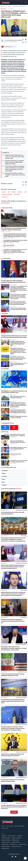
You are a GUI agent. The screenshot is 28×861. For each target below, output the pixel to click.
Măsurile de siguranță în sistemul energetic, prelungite (18, 417)
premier (4, 192)
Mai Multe (14, 812)
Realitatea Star (19, 835)
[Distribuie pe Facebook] (26, 39)
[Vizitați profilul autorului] (2, 41)
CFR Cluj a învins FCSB (8, 245)
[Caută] (21, 2)
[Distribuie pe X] (26, 42)
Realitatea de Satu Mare (6, 837)
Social (2, 231)
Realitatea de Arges (15, 840)
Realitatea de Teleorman (6, 842)
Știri (6, 6)
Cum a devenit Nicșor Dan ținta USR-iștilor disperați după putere (13, 513)
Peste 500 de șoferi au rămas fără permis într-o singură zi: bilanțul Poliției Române (13, 229)
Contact (3, 826)
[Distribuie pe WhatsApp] (23, 42)
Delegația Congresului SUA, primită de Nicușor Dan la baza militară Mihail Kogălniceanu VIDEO (14, 162)
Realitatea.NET (4, 835)
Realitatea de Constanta (6, 840)
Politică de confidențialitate (19, 826)
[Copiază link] (23, 39)
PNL (9, 192)
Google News (6, 203)
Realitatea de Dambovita (16, 837)
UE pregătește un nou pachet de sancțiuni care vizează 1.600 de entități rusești (14, 391)
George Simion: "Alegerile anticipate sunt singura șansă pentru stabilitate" (12, 754)
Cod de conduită (5, 828)
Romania (20, 192)
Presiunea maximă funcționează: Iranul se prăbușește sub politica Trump (12, 674)
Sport (4, 243)
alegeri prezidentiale (7, 194)
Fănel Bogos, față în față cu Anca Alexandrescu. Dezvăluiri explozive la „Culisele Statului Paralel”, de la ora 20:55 (14, 648)
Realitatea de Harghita (6, 846)
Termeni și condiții (9, 826)
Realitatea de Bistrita (5, 848)
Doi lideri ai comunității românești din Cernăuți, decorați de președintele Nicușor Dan (13, 621)
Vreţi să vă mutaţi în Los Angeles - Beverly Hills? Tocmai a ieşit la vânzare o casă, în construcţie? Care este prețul (18, 296)
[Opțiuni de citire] (25, 858)
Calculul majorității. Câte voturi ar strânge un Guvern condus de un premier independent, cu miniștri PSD (14, 807)
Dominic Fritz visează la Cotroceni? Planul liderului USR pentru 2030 (12, 780)
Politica (10, 6)
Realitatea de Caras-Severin (16, 846)
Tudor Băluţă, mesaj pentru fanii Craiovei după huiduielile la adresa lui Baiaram (15, 241)
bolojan (13, 192)
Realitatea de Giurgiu (16, 842)
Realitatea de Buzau (13, 844)
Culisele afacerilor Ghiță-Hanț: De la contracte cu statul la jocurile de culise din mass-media (14, 156)
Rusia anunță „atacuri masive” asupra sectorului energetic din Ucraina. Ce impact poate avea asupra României (18, 404)
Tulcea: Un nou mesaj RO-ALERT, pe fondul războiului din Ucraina (18, 308)
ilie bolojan (16, 194)
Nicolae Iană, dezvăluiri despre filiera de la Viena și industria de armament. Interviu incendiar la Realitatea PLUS (13, 566)
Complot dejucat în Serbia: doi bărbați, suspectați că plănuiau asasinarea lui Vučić (13, 281)
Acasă (3, 6)
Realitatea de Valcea (22, 844)
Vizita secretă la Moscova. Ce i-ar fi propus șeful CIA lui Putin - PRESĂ (18, 365)
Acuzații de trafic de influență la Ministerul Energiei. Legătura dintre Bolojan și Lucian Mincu (13, 701)
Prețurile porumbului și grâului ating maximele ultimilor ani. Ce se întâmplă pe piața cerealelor (18, 411)
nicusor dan (5, 197)
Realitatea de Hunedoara (15, 40)
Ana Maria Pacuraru (22, 671)
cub (25, 192)
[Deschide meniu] (25, 2)
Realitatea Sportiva (11, 835)
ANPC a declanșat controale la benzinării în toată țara (17, 397)
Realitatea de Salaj (5, 844)
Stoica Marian (24, 535)
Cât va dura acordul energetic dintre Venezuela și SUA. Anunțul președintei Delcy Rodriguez (18, 303)
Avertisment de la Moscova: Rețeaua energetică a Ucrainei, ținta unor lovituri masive (15, 174)
